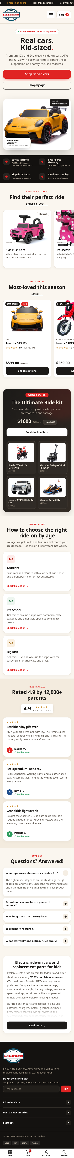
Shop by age (37, 85)
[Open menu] (51, 14)
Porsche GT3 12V (16, 343)
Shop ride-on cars (37, 74)
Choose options (27, 370)
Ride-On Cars (11, 1102)
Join (66, 1088)
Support (8, 1122)
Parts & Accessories (15, 1112)
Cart (63, 14)
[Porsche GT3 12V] (27, 318)
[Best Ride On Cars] (13, 1055)
